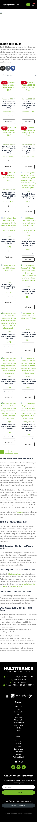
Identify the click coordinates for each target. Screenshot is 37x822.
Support (18, 702)
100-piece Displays (16, 586)
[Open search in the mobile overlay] (23, 5)
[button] (18, 5)
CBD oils (20, 512)
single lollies (26, 584)
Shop (18, 736)
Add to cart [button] (8, 121)
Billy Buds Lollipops (14, 574)
